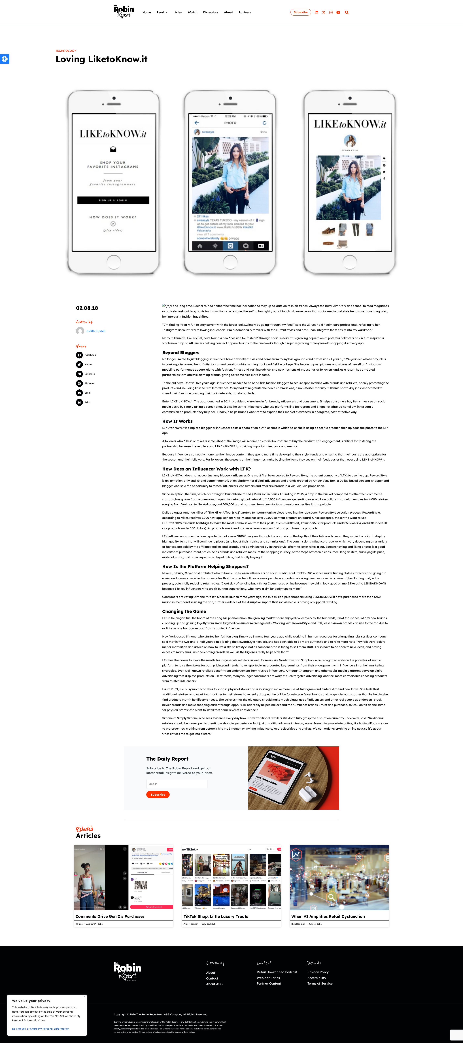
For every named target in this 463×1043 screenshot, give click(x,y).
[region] (47, 1015)
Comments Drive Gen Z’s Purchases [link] (110, 916)
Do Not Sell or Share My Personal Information (40, 1028)
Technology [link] (66, 50)
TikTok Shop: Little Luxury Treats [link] (216, 916)
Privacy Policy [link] (318, 972)
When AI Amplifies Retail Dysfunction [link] (328, 916)
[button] (166, 12)
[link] (4, 59)
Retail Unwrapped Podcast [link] (277, 972)
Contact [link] (212, 978)
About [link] (210, 972)
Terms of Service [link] (320, 983)
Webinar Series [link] (268, 978)
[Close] (84, 996)
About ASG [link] (214, 984)
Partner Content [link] (269, 983)
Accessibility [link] (316, 978)
